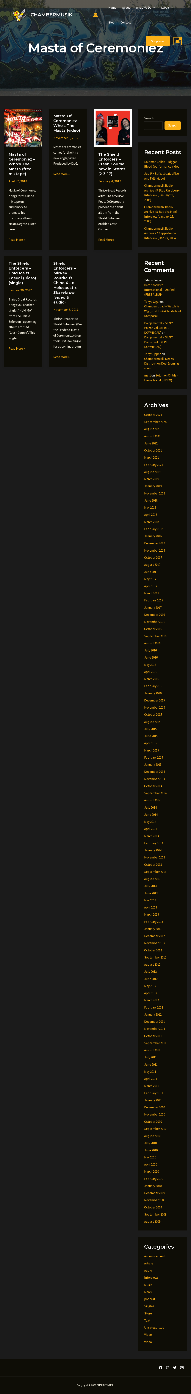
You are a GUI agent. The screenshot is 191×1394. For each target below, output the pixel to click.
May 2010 (150, 1157)
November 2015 (154, 707)
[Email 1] (182, 1367)
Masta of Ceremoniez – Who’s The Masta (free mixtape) (22, 164)
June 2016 (151, 657)
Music (148, 1285)
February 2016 (153, 686)
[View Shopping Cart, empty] (177, 41)
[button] (153, 7)
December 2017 (154, 543)
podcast (149, 1299)
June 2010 (151, 1150)
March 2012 (151, 1000)
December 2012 (154, 936)
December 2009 (154, 1193)
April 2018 (150, 515)
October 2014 (153, 786)
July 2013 (150, 886)
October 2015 (153, 714)
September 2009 (155, 1214)
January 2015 (153, 765)
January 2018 (153, 536)
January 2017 (153, 608)
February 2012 (153, 1007)
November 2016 (154, 622)
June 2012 (151, 979)
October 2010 (153, 1122)
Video (148, 1335)
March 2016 (151, 679)
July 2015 (150, 729)
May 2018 (150, 507)
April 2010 (150, 1164)
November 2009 (154, 1200)
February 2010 (153, 1179)
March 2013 (151, 914)
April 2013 (150, 907)
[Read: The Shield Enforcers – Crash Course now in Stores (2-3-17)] (113, 128)
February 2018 (153, 529)
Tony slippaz (152, 354)
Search (149, 118)
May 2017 (150, 579)
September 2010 (155, 1129)
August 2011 (152, 1050)
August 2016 (152, 643)
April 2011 (150, 1079)
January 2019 (153, 486)
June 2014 (151, 815)
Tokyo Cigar (152, 302)
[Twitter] (174, 1367)
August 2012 (152, 964)
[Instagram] (167, 1367)
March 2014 (151, 836)
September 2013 (155, 872)
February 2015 (153, 757)
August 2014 (152, 800)
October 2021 (153, 450)
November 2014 (154, 779)
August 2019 (152, 472)
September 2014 (155, 793)
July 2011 (150, 1057)
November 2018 (154, 493)
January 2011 (153, 1100)
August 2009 (152, 1221)
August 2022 (152, 436)
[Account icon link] (95, 15)
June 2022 (151, 443)
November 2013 (154, 857)
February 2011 (153, 1093)
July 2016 (150, 650)
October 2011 (153, 1036)
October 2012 (153, 950)
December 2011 (154, 1022)
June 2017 (151, 572)
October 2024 (153, 415)
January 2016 (153, 693)
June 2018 (151, 500)
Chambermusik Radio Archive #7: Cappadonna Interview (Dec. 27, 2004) (160, 233)
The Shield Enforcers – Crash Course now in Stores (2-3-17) (111, 164)
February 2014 (153, 843)
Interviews (151, 1277)
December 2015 (154, 700)
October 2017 (153, 558)
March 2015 (151, 750)
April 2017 (150, 586)
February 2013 (153, 922)
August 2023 (152, 429)
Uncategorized (154, 1327)
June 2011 (151, 1064)
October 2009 (153, 1207)
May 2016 (150, 665)
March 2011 (151, 1086)
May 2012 (150, 986)
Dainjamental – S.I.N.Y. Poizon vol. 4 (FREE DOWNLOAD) (158, 328)
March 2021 (151, 457)
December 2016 (154, 615)
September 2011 (155, 1043)
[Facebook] (160, 1367)
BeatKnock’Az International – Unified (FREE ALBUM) (159, 290)
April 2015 (150, 743)
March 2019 (151, 479)
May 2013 (150, 900)
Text (147, 1320)
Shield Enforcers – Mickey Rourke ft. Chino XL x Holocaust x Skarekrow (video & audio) (65, 282)
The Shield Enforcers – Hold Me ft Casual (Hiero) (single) (22, 273)
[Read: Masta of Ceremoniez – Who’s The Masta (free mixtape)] (23, 128)
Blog (111, 22)
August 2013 (152, 879)
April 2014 (150, 829)
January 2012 (153, 1014)
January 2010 (153, 1186)
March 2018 (151, 522)
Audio (148, 1270)
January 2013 (153, 929)
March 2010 (151, 1171)
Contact (125, 22)
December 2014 (154, 772)
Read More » (17, 240)
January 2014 (153, 850)
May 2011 (150, 1072)
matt (147, 375)
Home (112, 7)
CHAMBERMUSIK (51, 15)
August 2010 (152, 1136)
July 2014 (150, 807)
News (148, 1292)
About (126, 7)
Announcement (154, 1256)
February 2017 (153, 600)
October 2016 (153, 629)
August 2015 (152, 722)
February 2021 (153, 465)
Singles (149, 1306)
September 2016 (155, 636)
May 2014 (150, 822)
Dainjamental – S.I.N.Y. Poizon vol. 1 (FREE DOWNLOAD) (158, 342)
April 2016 (150, 672)
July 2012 (150, 972)
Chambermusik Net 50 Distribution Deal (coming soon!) (161, 363)
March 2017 (151, 593)
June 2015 (151, 736)
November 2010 (154, 1114)
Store (148, 1313)
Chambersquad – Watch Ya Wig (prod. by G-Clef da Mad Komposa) (162, 311)
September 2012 (155, 957)
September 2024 (155, 422)
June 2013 (151, 893)
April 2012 (150, 993)
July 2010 (150, 1143)
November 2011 (154, 1029)
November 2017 (154, 550)
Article (148, 1263)
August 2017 (152, 565)
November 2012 (154, 943)
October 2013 (153, 865)
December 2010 (154, 1107)
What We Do (143, 7)
